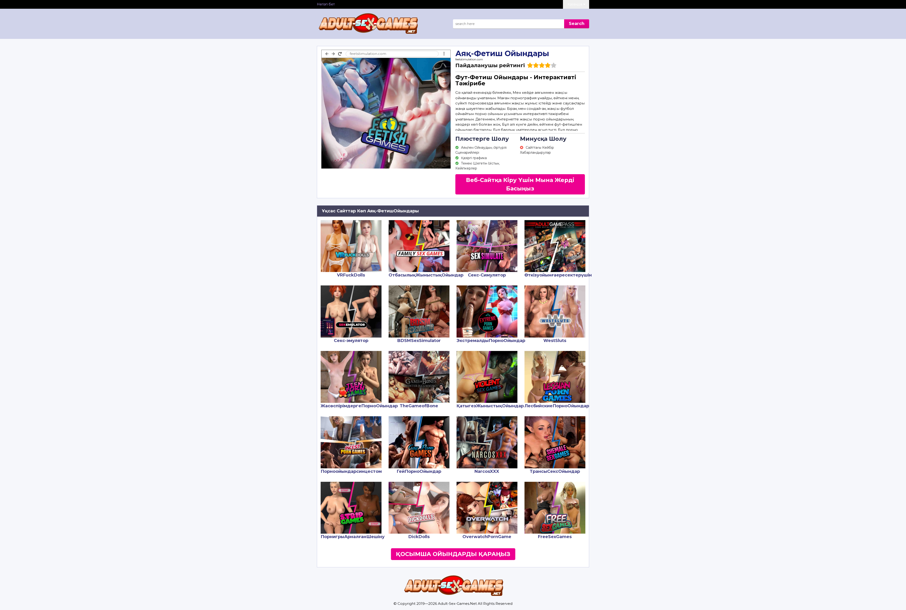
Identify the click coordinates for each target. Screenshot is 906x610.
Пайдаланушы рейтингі (490, 65)
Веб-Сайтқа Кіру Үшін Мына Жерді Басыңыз (520, 184)
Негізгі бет (326, 4)
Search (576, 23)
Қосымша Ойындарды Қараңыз (453, 554)
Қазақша (575, 4)
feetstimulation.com (469, 59)
